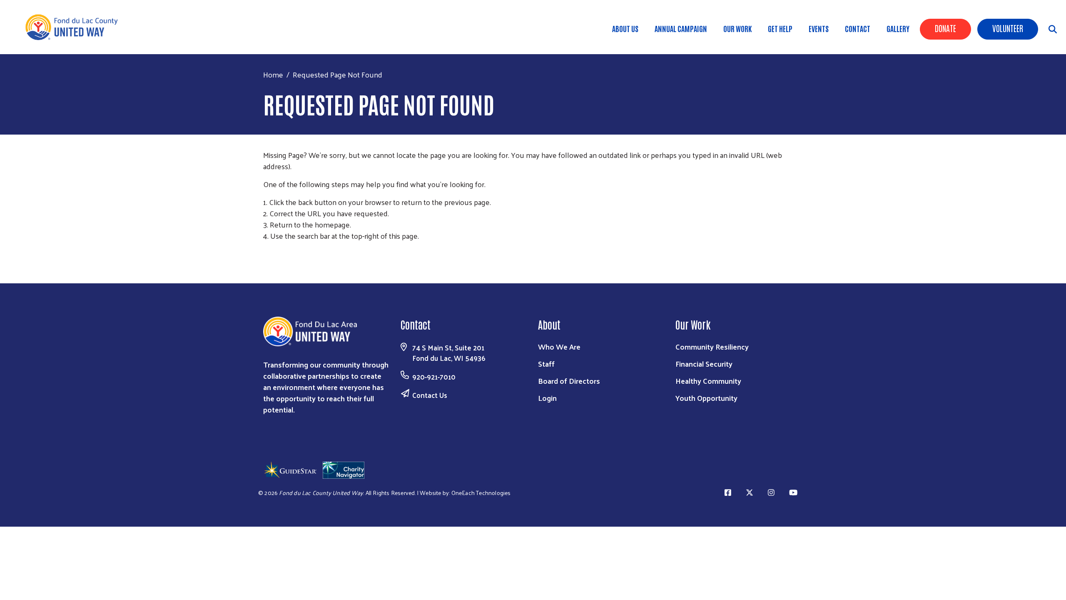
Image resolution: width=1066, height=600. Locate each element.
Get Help (780, 28)
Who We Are (559, 346)
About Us (625, 28)
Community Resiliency (712, 346)
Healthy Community (708, 380)
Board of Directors (569, 380)
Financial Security (703, 363)
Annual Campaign (681, 28)
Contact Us (429, 395)
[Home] (75, 27)
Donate (945, 27)
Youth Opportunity (706, 397)
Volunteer (1007, 27)
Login (547, 397)
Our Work (737, 28)
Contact (857, 28)
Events (819, 28)
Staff (546, 363)
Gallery (898, 28)
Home (273, 74)
